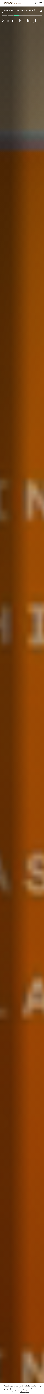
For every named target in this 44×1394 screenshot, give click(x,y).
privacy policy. (24, 1392)
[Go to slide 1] (4, 15)
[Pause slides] (41, 11)
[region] (22, 1388)
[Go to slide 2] (10, 15)
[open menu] (41, 3)
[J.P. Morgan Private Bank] (11, 3)
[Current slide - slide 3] (28, 15)
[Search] (36, 3)
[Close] (40, 1386)
